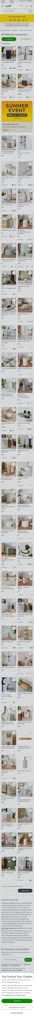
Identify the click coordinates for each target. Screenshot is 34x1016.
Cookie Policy (8, 995)
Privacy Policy (20, 995)
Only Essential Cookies (17, 1007)
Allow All (17, 1001)
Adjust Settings (17, 1013)
